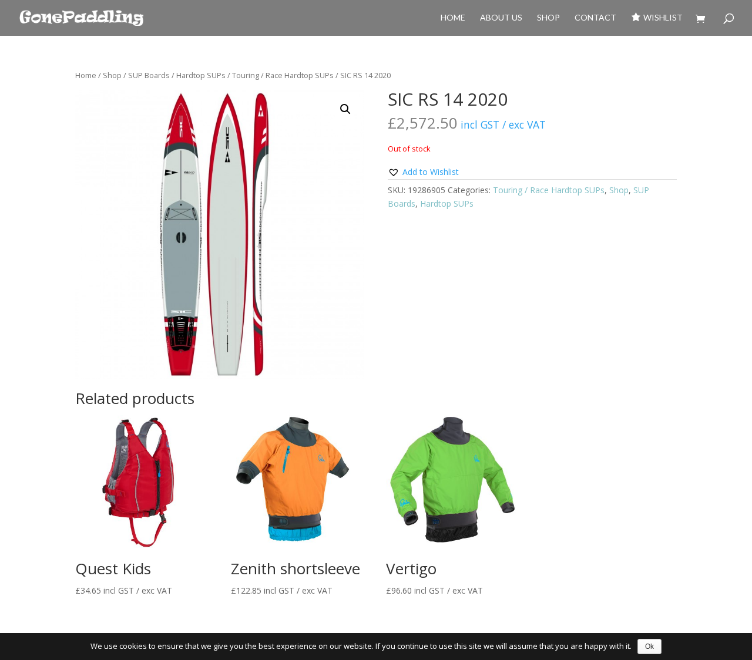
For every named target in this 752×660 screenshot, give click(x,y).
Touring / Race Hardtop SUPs (283, 75)
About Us (501, 18)
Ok (649, 646)
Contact (595, 18)
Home (453, 18)
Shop (548, 18)
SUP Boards (149, 75)
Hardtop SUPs (201, 75)
